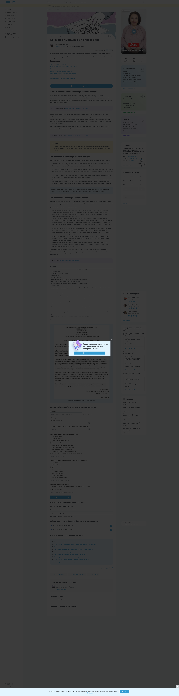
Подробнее (90, 693)
